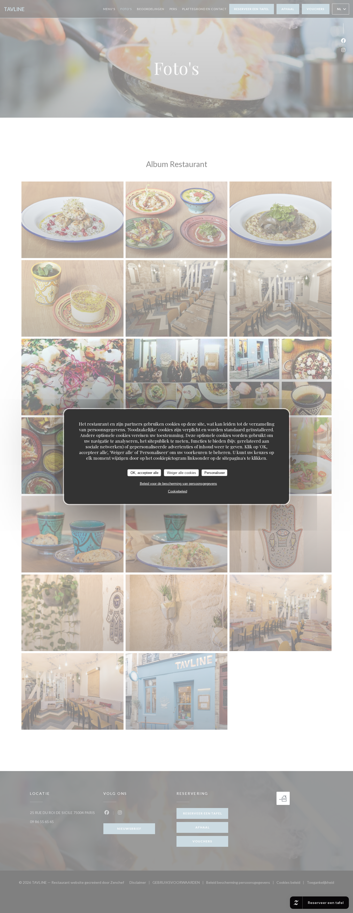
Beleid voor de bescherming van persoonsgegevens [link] (178, 484)
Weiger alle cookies (181, 472)
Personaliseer (214, 472)
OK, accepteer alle (144, 472)
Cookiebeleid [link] (177, 491)
